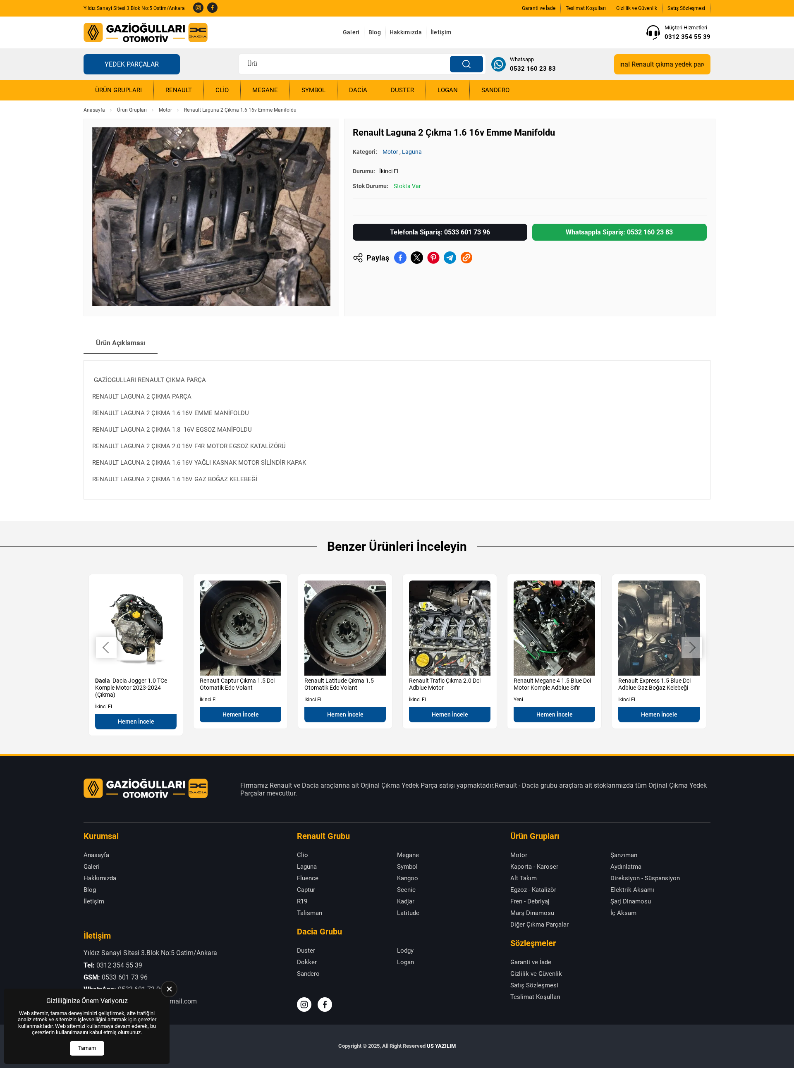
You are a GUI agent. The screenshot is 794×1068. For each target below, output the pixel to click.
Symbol (313, 90)
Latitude (408, 913)
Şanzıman (623, 855)
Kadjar (405, 901)
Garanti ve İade (538, 8)
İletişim (440, 32)
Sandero (495, 90)
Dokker (307, 962)
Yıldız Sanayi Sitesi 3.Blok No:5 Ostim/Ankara (134, 8)
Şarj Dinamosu (630, 901)
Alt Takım (523, 878)
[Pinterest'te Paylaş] (433, 257)
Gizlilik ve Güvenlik (636, 8)
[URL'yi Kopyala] (466, 257)
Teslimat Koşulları (586, 8)
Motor (165, 110)
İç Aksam (623, 913)
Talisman (309, 913)
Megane (265, 90)
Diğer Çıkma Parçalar (539, 924)
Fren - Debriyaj (530, 901)
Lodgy (405, 950)
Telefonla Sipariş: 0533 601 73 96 (440, 232)
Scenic (406, 890)
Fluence (307, 878)
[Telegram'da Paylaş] (450, 257)
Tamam (87, 1048)
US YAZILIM (441, 1046)
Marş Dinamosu (532, 913)
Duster (402, 90)
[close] (169, 989)
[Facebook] (212, 8)
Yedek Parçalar (132, 64)
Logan (448, 90)
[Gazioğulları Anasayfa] (146, 32)
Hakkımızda (406, 32)
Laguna (412, 151)
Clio (222, 90)
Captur (306, 890)
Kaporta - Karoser (534, 866)
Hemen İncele (136, 721)
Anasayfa (94, 110)
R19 (302, 901)
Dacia (358, 90)
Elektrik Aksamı (632, 890)
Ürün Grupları (118, 90)
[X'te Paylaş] (417, 257)
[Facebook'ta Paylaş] (400, 257)
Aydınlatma (625, 866)
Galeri (351, 32)
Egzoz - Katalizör (533, 890)
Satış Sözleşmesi (686, 8)
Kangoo (407, 878)
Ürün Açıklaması (120, 343)
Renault (178, 90)
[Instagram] (198, 8)
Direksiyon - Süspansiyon (645, 878)
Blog (374, 32)
